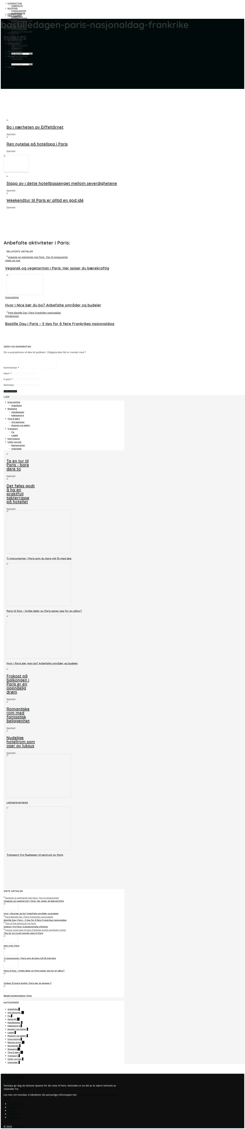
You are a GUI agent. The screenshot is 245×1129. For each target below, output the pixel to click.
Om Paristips (14, 1114)
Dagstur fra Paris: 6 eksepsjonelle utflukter (26, 926)
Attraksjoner (19, 18)
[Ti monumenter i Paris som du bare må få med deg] (39, 552)
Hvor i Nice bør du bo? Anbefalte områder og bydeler (53, 305)
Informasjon (14, 40)
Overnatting (14, 3)
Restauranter (19, 45)
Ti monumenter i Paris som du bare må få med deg (39, 558)
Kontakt (11, 1110)
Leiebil (14, 48)
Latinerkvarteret (17, 802)
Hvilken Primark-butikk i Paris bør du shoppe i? (27, 983)
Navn (7, 373)
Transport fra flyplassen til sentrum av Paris (35, 854)
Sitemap (12, 1107)
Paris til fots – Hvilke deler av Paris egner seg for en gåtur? (44, 611)
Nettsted (9, 385)
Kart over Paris (11, 945)
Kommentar (11, 367)
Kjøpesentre (17, 415)
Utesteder (17, 58)
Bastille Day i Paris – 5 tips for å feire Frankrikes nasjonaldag (59, 323)
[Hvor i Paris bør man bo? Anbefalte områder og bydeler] (39, 657)
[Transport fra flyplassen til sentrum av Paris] (39, 849)
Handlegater (18, 11)
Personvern (13, 1117)
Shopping (12, 8)
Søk (31, 54)
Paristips (15, 37)
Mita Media (25, 1089)
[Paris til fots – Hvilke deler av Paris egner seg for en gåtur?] (39, 605)
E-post (8, 379)
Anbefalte (17, 6)
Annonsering (14, 1104)
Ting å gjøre (13, 418)
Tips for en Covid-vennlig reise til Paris (23, 933)
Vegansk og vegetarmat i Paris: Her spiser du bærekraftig (57, 268)
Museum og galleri (21, 31)
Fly (13, 46)
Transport (13, 33)
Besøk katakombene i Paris (18, 995)
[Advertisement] (61, 102)
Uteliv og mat (15, 53)
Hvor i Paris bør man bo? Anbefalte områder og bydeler (42, 663)
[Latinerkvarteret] (39, 796)
